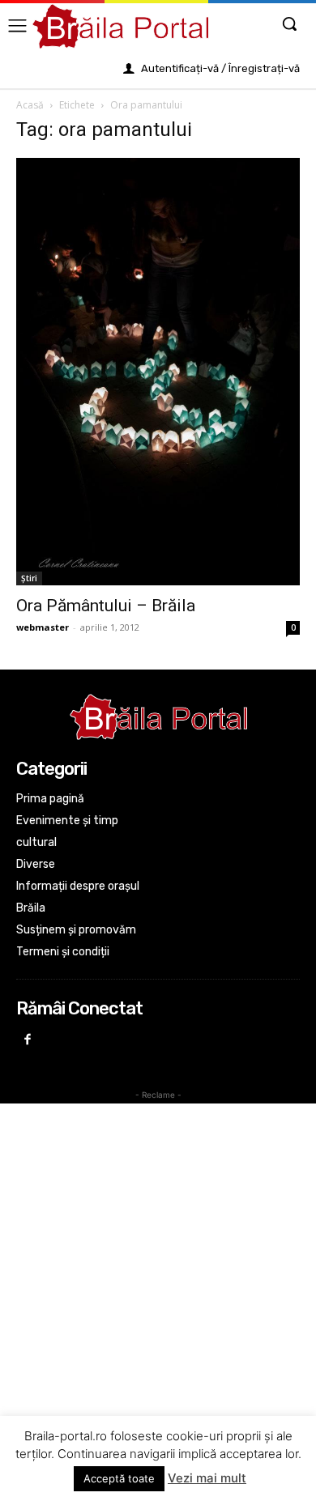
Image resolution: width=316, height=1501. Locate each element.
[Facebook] (28, 1040)
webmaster (42, 627)
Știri (29, 578)
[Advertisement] (158, 1268)
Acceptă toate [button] (119, 1478)
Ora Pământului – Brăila (105, 605)
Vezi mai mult (207, 1478)
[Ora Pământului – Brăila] (158, 371)
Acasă (30, 105)
